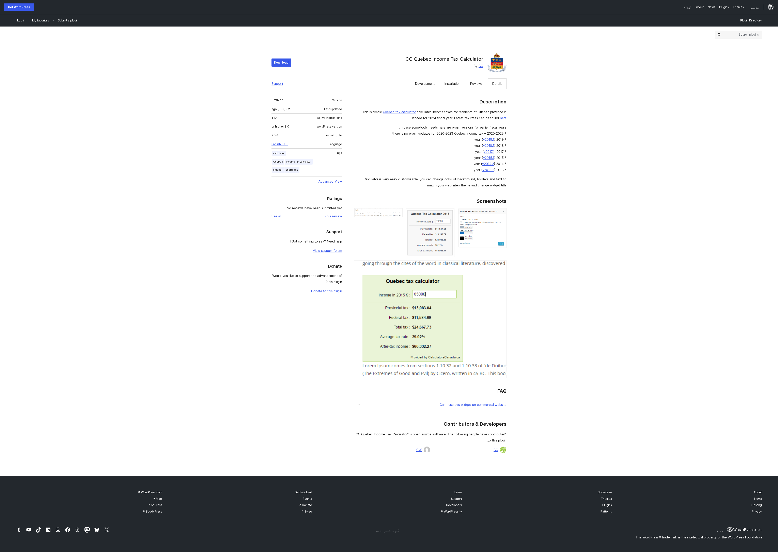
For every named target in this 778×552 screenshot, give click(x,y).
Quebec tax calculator (399, 112)
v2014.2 (488, 164)
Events (307, 498)
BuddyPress (152, 511)
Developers (454, 505)
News (758, 498)
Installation (452, 84)
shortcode (292, 169)
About (758, 492)
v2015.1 (488, 158)
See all (276, 216)
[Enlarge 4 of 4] (501, 266)
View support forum (327, 251)
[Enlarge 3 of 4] (397, 214)
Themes (606, 498)
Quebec (278, 161)
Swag (306, 511)
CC (481, 66)
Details (497, 84)
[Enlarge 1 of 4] (501, 214)
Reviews (476, 84)
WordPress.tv (451, 511)
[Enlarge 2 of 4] (449, 214)
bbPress (154, 505)
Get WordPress (19, 7)
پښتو (720, 530)
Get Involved (303, 492)
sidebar (277, 169)
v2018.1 (488, 146)
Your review (333, 216)
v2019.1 (488, 139)
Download (281, 62)
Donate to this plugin (326, 291)
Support (277, 84)
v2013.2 (488, 170)
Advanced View (330, 181)
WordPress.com (150, 492)
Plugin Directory (751, 20)
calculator (279, 153)
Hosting (756, 505)
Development (425, 84)
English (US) (279, 144)
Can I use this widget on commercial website (473, 405)
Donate (305, 505)
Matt (157, 498)
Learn (458, 492)
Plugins (607, 505)
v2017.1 (489, 152)
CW (419, 450)
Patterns (606, 511)
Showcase (605, 492)
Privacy (757, 511)
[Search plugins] (719, 35)
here (503, 118)
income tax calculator (298, 161)
